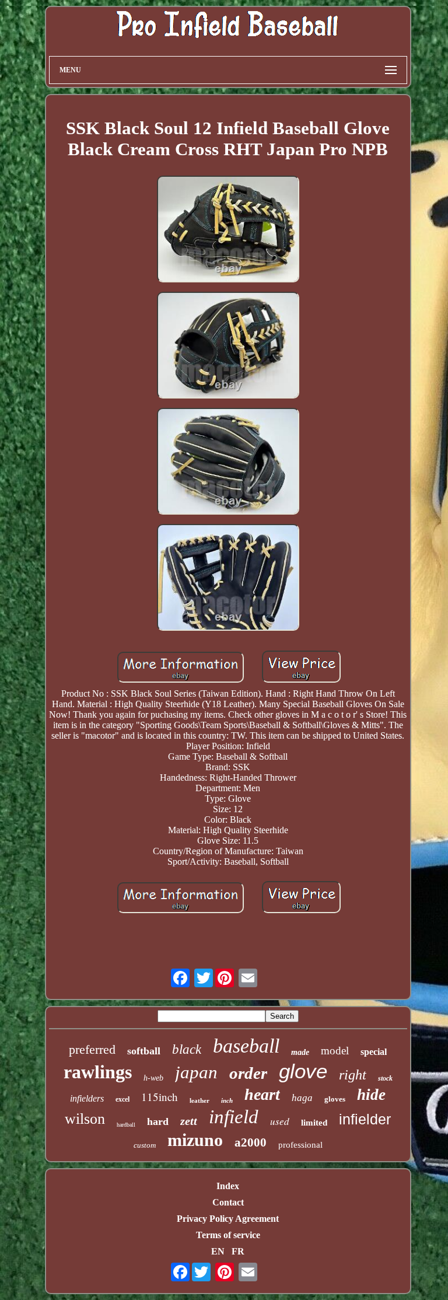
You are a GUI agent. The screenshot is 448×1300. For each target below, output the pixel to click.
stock (385, 1078)
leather (199, 1100)
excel (123, 1099)
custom (145, 1145)
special (373, 1052)
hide (371, 1094)
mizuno (195, 1139)
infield (233, 1116)
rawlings (98, 1071)
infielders (87, 1098)
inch (227, 1100)
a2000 (251, 1142)
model (335, 1050)
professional (300, 1144)
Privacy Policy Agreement (228, 1219)
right (352, 1074)
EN (218, 1251)
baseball (246, 1046)
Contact (228, 1202)
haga (302, 1097)
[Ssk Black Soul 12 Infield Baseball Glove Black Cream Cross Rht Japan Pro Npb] (228, 230)
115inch (159, 1096)
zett (188, 1120)
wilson (85, 1118)
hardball (126, 1124)
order (248, 1073)
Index (227, 1186)
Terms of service (228, 1235)
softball (143, 1051)
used (279, 1121)
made (300, 1052)
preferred (92, 1049)
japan (196, 1072)
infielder (365, 1119)
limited (314, 1122)
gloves (334, 1099)
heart (262, 1094)
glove (303, 1071)
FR (238, 1251)
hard (158, 1121)
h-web (153, 1078)
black (186, 1049)
